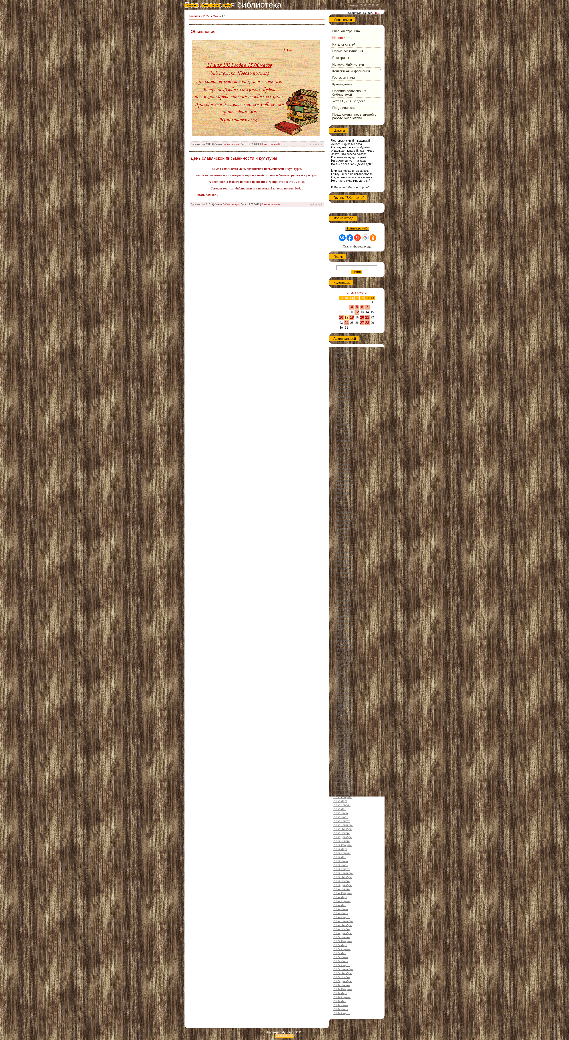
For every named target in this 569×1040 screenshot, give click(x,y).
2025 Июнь (340, 957)
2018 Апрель (342, 625)
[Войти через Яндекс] (357, 237)
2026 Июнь (340, 1005)
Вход (227, 5)
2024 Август (341, 917)
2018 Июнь (340, 633)
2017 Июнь (340, 589)
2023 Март (340, 849)
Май (215, 16)
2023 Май (339, 857)
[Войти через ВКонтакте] (342, 237)
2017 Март (340, 577)
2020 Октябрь (342, 733)
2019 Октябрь (342, 689)
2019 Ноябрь (341, 693)
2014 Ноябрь (341, 473)
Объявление (203, 31)
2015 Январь (341, 481)
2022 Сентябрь (343, 825)
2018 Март (340, 621)
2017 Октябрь (342, 601)
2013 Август (341, 420)
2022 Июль (340, 817)
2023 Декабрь (342, 885)
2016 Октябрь (342, 557)
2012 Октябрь (342, 380)
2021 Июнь (340, 765)
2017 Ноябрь (341, 605)
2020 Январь (341, 701)
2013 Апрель (342, 404)
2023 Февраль (342, 845)
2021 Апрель (342, 757)
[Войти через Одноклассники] (373, 237)
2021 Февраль (342, 749)
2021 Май (339, 761)
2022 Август (341, 821)
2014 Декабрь (342, 477)
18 (352, 317)
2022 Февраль (342, 797)
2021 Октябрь (342, 781)
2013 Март (340, 400)
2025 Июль (340, 961)
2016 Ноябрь (341, 561)
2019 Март (340, 665)
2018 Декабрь (342, 653)
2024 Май (339, 905)
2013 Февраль (342, 396)
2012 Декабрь (342, 388)
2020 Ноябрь (341, 737)
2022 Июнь (340, 813)
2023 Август (341, 869)
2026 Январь (341, 985)
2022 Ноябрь (341, 833)
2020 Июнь (340, 721)
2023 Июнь (340, 861)
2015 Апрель (342, 493)
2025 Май (339, 953)
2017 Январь (341, 569)
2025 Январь (341, 937)
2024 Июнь (340, 909)
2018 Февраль (342, 617)
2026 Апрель (342, 997)
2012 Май (339, 364)
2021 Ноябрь (341, 785)
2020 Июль (340, 725)
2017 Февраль (342, 573)
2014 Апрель (342, 449)
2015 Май (339, 497)
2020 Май (339, 717)
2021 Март (340, 753)
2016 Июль (340, 549)
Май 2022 (357, 293)
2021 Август (341, 773)
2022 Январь (341, 793)
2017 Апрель (342, 581)
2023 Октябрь (342, 877)
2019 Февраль (342, 661)
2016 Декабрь (342, 565)
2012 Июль (340, 372)
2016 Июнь (340, 545)
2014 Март (340, 445)
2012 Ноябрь (341, 384)
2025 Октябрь (342, 973)
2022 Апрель (342, 805)
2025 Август (341, 965)
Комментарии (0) (270, 144)
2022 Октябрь (342, 829)
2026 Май (339, 1001)
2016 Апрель (342, 537)
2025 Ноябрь (341, 977)
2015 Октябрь (342, 513)
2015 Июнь (340, 501)
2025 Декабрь (342, 981)
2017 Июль (340, 593)
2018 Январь (341, 613)
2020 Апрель (342, 713)
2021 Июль (340, 769)
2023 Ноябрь (341, 881)
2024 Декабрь (342, 933)
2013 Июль (340, 416)
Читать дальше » (206, 195)
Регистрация (210, 5)
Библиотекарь (231, 144)
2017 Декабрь (342, 609)
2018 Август (341, 641)
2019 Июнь (340, 677)
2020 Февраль (342, 705)
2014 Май (339, 453)
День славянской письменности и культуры (234, 158)
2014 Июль (340, 461)
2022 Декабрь (342, 837)
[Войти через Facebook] (350, 237)
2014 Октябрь (342, 469)
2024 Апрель (342, 901)
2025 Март (340, 945)
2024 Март (340, 897)
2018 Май (339, 629)
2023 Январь (341, 841)
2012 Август (341, 376)
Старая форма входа (357, 246)
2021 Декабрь (342, 789)
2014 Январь (341, 437)
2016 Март (340, 533)
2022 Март (340, 801)
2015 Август (341, 509)
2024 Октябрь (342, 925)
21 (367, 317)
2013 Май (339, 408)
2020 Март (340, 709)
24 (347, 323)
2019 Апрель (342, 669)
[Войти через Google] (365, 237)
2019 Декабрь (342, 697)
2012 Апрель (342, 360)
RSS (377, 13)
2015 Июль (340, 505)
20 (362, 317)
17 (347, 317)
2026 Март (340, 993)
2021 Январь (341, 745)
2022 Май (339, 809)
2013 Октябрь (342, 424)
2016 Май (339, 541)
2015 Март (340, 489)
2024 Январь (341, 889)
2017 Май (339, 585)
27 (362, 323)
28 (367, 323)
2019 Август (341, 685)
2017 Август (341, 597)
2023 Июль (340, 865)
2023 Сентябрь (343, 873)
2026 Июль (340, 1009)
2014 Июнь (340, 457)
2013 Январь (341, 392)
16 (341, 317)
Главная (191, 5)
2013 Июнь (340, 412)
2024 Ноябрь (341, 929)
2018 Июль (340, 637)
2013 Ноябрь (341, 428)
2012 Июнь (340, 368)
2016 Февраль (342, 529)
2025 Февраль (342, 941)
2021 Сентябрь (343, 777)
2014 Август (341, 465)
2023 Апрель (342, 853)
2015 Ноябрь (341, 517)
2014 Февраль (342, 441)
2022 (206, 16)
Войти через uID (357, 228)
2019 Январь (341, 657)
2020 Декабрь (342, 741)
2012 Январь (341, 348)
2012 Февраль (342, 352)
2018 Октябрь (342, 645)
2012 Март (340, 356)
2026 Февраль (342, 989)
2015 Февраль (342, 485)
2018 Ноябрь (341, 649)
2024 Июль (340, 913)
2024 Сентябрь (343, 921)
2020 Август (341, 729)
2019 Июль (340, 681)
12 (357, 312)
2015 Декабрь (342, 521)
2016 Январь (341, 525)
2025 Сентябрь (343, 969)
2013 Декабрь (342, 433)
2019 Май (339, 673)
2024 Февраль (342, 893)
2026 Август (341, 1013)
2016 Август (341, 553)
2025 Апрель (342, 949)
